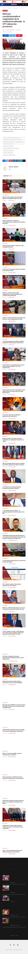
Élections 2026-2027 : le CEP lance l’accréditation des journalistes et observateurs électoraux (14, 222)
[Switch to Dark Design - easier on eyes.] (23, 4)
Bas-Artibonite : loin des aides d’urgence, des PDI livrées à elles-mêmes (17, 898)
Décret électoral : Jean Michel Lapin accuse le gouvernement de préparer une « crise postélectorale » (13, 366)
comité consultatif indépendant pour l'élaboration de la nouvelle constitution (12, 138)
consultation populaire (8, 150)
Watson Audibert (13, 167)
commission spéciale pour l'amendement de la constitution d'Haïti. (13, 142)
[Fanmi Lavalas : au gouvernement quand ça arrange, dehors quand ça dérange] (6, 887)
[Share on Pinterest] (19, 35)
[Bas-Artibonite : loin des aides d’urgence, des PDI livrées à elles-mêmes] (6, 898)
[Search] (26, 4)
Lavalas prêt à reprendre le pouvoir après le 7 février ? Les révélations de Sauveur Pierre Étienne (13, 802)
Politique (5, 10)
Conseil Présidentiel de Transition (11, 148)
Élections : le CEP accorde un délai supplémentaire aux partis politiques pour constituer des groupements (12, 294)
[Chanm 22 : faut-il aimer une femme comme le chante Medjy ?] (6, 911)
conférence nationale (8, 146)
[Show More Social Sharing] (24, 35)
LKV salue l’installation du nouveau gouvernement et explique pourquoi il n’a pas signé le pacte (13, 658)
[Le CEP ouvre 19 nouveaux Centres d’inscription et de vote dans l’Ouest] (14, 258)
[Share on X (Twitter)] (12, 35)
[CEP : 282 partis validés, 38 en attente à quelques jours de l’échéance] (14, 573)
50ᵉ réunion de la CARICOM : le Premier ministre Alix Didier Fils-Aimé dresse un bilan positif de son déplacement (14, 706)
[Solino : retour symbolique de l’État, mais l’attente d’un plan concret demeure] (14, 840)
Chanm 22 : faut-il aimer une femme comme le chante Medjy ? (17, 912)
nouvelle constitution (8, 152)
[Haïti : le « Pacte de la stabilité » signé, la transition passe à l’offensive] (14, 742)
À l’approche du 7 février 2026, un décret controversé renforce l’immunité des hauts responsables (13, 827)
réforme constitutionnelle (9, 155)
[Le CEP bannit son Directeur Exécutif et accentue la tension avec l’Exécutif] (14, 476)
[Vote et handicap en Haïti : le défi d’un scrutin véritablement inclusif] (14, 235)
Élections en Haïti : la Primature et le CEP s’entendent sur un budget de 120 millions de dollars (13, 440)
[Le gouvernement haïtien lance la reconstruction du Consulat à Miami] (14, 550)
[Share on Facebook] (6, 35)
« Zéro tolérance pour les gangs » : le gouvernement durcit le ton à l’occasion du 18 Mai (13, 512)
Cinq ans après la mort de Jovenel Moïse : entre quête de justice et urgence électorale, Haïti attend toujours (14, 391)
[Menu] (2, 4)
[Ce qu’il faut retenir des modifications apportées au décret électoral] (14, 404)
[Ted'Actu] (14, 4)
